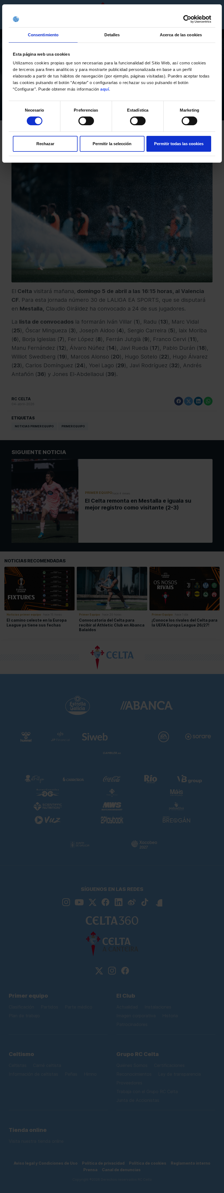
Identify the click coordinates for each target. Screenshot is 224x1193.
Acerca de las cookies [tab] (181, 34)
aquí (104, 89)
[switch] (86, 121)
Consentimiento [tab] (43, 34)
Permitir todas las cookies (179, 143)
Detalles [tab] (112, 34)
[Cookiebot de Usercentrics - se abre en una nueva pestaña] (187, 19)
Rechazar (45, 143)
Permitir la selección (112, 143)
